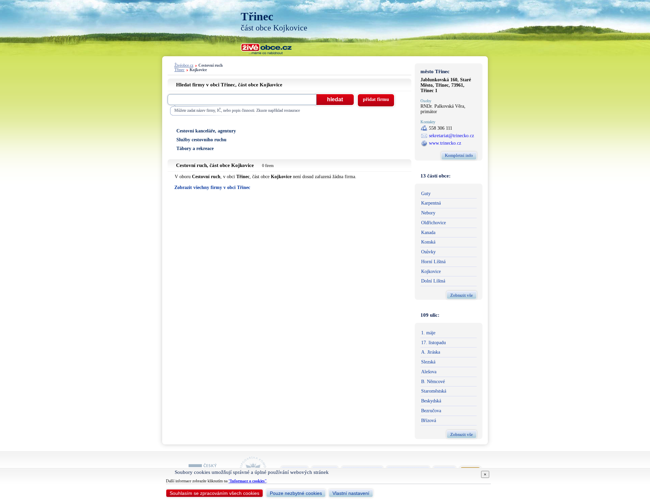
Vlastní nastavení (350, 493)
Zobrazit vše (461, 295)
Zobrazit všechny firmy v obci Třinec (212, 187)
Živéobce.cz (183, 65)
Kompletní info (459, 155)
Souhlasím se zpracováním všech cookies (214, 493)
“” (247, 481)
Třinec (179, 70)
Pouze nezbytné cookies (296, 493)
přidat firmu (376, 99)
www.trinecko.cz (445, 143)
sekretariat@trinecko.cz (451, 135)
